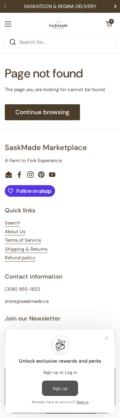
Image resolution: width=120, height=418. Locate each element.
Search (12, 223)
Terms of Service (23, 240)
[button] (108, 24)
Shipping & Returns (26, 249)
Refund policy (20, 258)
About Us (15, 231)
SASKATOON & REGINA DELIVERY (60, 6)
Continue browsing (42, 112)
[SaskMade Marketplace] (58, 24)
